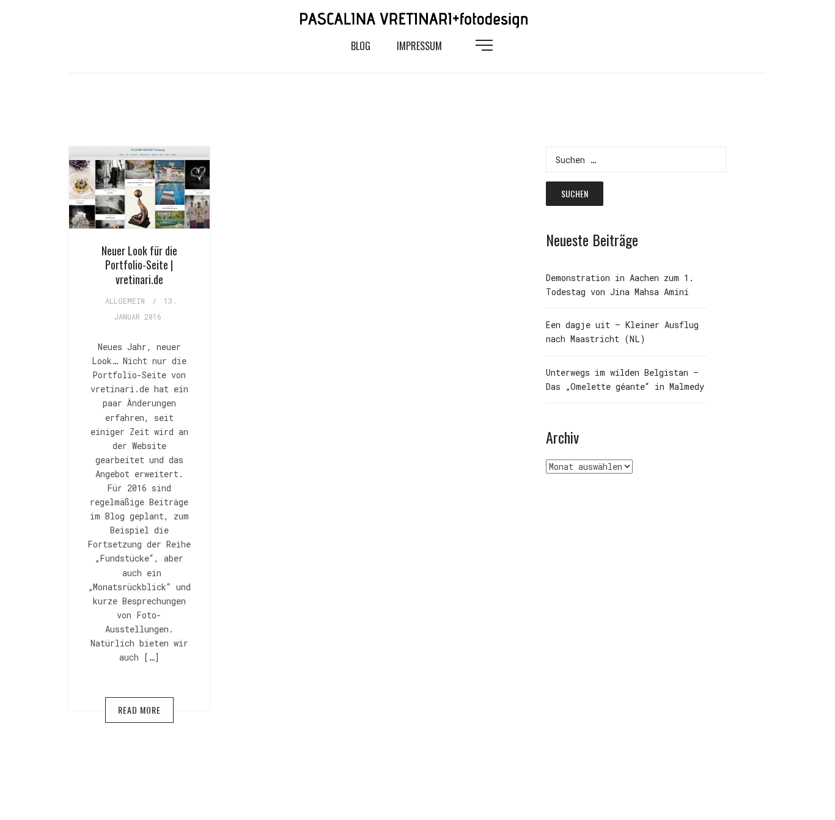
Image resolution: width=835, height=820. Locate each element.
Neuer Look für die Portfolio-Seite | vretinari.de (139, 265)
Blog (360, 45)
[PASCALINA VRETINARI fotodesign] (417, 17)
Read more (139, 709)
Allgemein (125, 301)
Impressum (419, 45)
